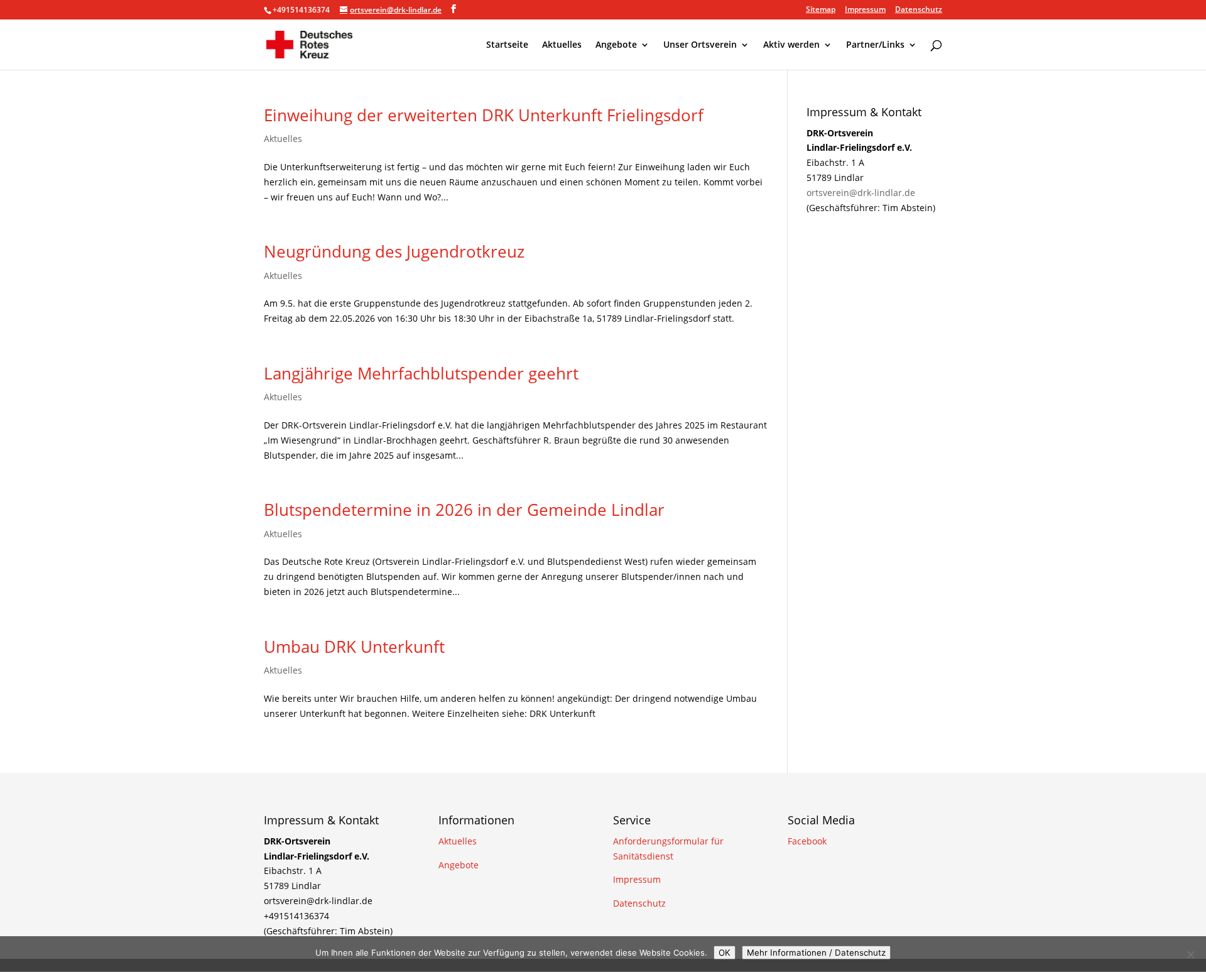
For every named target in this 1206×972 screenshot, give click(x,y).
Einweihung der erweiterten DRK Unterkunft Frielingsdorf (484, 115)
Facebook (807, 841)
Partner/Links (875, 45)
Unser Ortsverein (700, 45)
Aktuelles (562, 45)
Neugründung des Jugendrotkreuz (394, 251)
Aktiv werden (791, 45)
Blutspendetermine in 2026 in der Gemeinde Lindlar (464, 509)
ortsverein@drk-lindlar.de (861, 193)
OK (725, 952)
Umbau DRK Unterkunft (354, 646)
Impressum (865, 10)
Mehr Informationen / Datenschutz (816, 952)
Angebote (616, 45)
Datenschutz (918, 10)
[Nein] (1190, 954)
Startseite (507, 45)
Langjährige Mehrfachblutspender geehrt (421, 373)
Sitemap (820, 10)
